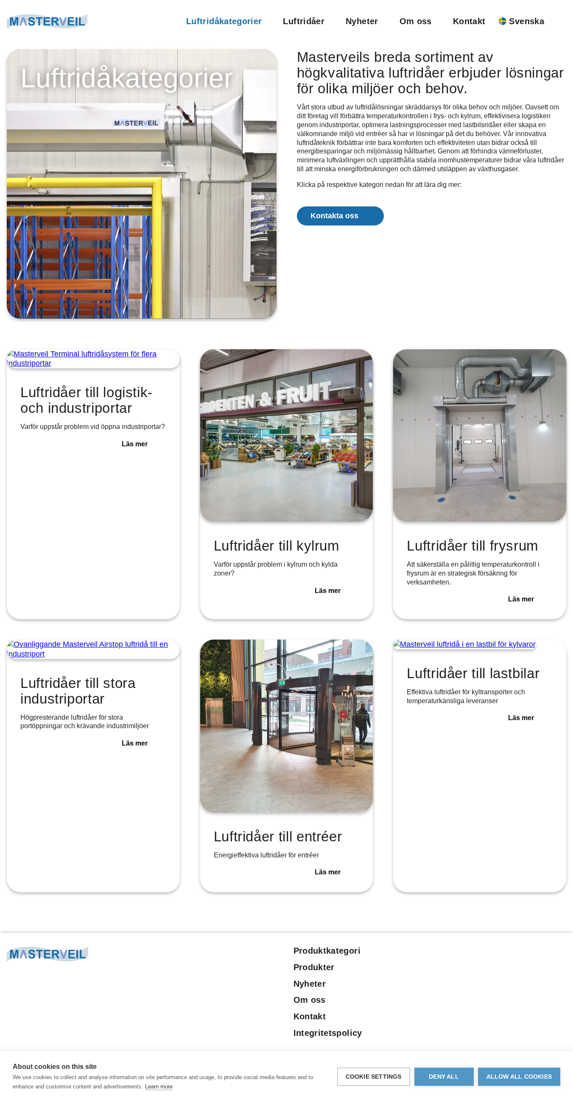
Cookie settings (374, 1077)
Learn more (159, 1086)
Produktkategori (327, 950)
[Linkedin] (500, 952)
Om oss (416, 21)
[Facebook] (485, 952)
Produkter (314, 967)
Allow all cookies (519, 1077)
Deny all (444, 1077)
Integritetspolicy (327, 1033)
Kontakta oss (334, 215)
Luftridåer (303, 21)
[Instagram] (529, 952)
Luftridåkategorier (224, 21)
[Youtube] (514, 952)
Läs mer (135, 444)
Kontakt (469, 21)
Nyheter (362, 21)
